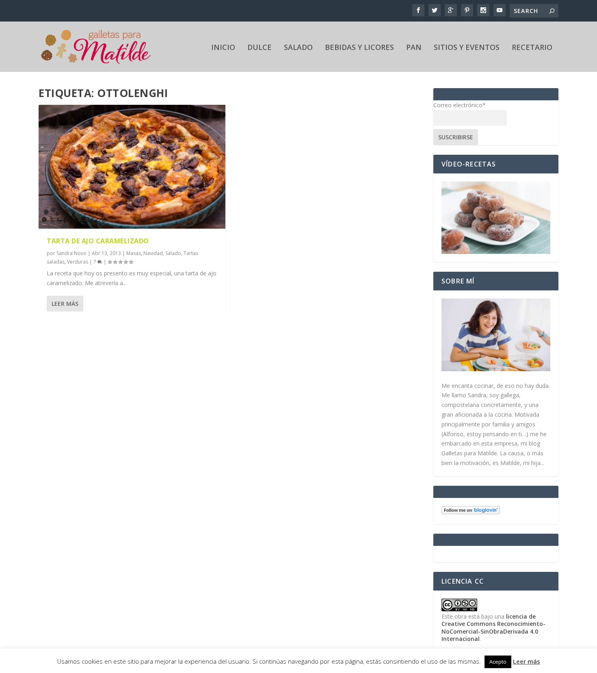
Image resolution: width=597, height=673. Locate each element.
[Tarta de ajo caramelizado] (132, 167)
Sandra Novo (71, 253)
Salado (298, 48)
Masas (133, 253)
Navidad (153, 253)
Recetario (532, 48)
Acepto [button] (497, 661)
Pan (414, 48)
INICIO (223, 48)
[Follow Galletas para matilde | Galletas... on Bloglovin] (470, 512)
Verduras (77, 261)
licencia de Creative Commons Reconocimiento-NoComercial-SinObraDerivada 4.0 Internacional (493, 627)
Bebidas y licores (359, 48)
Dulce (259, 48)
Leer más (65, 303)
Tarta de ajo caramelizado (98, 240)
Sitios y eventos (467, 48)
